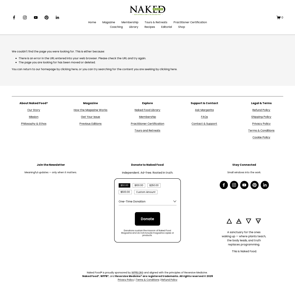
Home (92, 22)
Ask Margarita (204, 110)
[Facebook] (14, 17)
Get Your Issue (90, 117)
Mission (33, 117)
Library (133, 27)
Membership (129, 22)
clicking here (69, 69)
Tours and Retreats (147, 130)
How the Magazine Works (90, 110)
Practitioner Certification (190, 22)
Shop (181, 27)
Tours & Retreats (156, 22)
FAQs (204, 117)
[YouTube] (35, 17)
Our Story (33, 110)
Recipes (149, 27)
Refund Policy (261, 110)
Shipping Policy (261, 117)
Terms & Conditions (261, 130)
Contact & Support (204, 124)
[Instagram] (25, 17)
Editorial (166, 27)
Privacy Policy (261, 124)
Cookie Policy (261, 137)
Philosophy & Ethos (33, 124)
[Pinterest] (46, 17)
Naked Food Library (147, 110)
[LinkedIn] (57, 17)
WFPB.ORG (137, 272)
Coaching (116, 27)
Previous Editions (90, 124)
